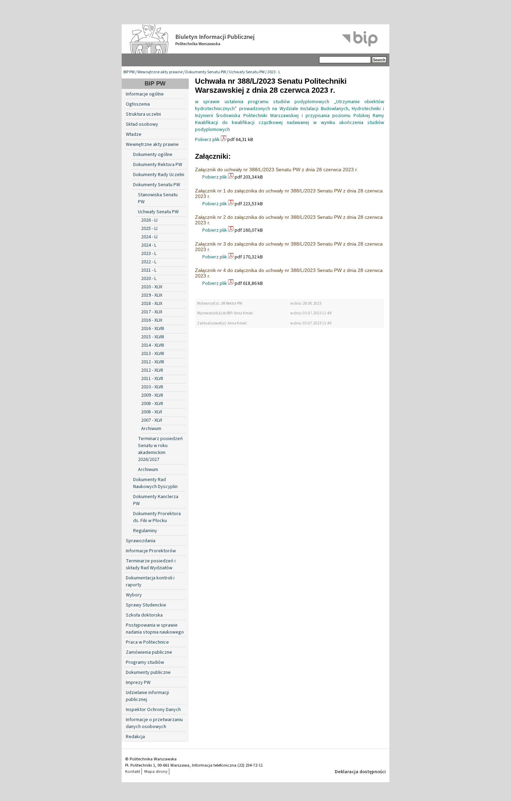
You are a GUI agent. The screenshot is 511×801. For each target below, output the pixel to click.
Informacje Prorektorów (151, 550)
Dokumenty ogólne (152, 154)
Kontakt (132, 771)
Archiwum (151, 428)
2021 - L (148, 270)
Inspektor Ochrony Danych (153, 709)
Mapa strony (156, 771)
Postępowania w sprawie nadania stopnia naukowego (155, 629)
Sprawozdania (140, 540)
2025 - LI (149, 228)
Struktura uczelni (143, 114)
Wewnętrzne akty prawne (159, 72)
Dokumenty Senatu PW (205, 72)
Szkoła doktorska (144, 615)
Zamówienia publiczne (149, 652)
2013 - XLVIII (152, 353)
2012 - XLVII (152, 370)
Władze (133, 134)
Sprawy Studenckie (146, 605)
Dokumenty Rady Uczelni (158, 174)
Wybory (134, 595)
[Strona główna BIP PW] (255, 38)
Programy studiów (145, 662)
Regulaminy (145, 530)
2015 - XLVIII (152, 336)
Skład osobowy (142, 124)
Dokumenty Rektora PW (157, 164)
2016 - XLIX (151, 320)
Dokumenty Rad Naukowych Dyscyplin (155, 483)
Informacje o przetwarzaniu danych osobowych (154, 723)
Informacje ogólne (145, 94)
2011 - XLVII (152, 378)
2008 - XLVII (152, 403)
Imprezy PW (138, 682)
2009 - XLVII (152, 395)
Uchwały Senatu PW (247, 72)
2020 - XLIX (151, 286)
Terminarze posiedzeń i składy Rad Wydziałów (151, 564)
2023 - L (274, 72)
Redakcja (135, 736)
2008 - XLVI (151, 411)
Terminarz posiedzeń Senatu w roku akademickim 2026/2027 (160, 449)
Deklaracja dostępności (360, 771)
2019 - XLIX (151, 295)
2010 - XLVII (152, 386)
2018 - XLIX (151, 303)
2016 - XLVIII (152, 328)
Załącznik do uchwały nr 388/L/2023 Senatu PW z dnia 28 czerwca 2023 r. (276, 169)
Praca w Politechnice (147, 642)
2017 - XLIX (151, 311)
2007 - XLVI (151, 420)
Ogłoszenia (138, 104)
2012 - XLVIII (152, 361)
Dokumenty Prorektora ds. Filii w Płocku (157, 517)
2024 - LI (149, 236)
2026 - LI (149, 220)
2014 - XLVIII (152, 345)
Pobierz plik (207, 139)
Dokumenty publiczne (148, 672)
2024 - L (148, 245)
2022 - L (148, 261)
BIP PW (129, 72)
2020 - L (148, 278)
